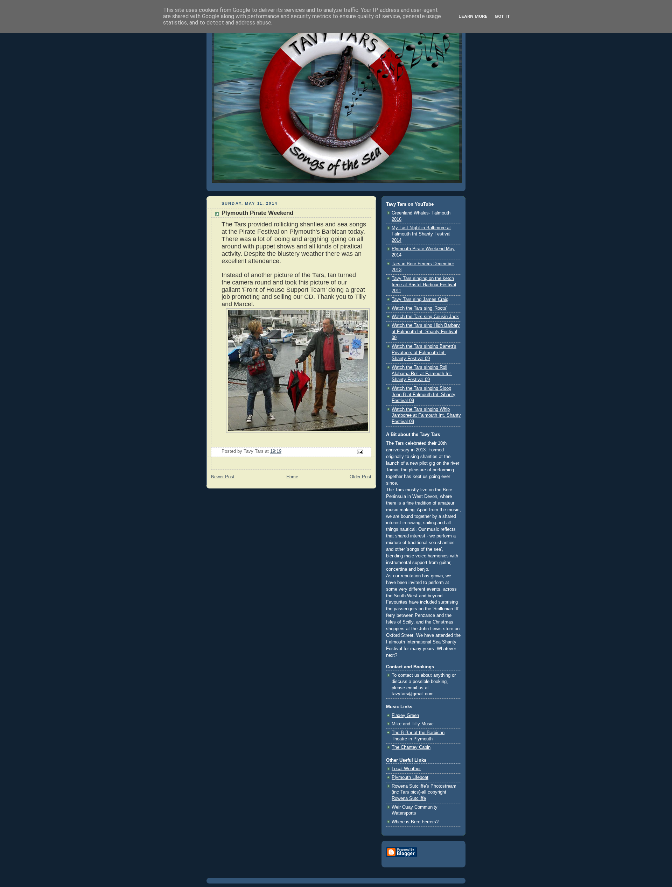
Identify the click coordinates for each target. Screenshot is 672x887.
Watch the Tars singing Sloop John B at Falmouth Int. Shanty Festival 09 (423, 394)
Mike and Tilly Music (413, 723)
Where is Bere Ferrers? (415, 821)
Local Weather (406, 768)
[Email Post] (360, 451)
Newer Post (222, 476)
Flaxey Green (405, 715)
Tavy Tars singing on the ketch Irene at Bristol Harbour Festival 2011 (424, 284)
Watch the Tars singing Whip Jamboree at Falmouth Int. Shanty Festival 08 (426, 415)
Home (292, 476)
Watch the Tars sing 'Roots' (419, 308)
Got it (502, 16)
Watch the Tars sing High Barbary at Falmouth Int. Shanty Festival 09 (426, 331)
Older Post (360, 476)
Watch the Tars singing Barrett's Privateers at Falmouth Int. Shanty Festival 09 (424, 352)
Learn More (473, 16)
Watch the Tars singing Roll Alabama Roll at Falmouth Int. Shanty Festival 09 (422, 373)
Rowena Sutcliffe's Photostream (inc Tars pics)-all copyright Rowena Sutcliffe (424, 792)
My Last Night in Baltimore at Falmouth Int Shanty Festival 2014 (421, 233)
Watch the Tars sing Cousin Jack (425, 316)
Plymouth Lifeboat (410, 777)
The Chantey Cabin (411, 747)
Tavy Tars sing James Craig (420, 299)
